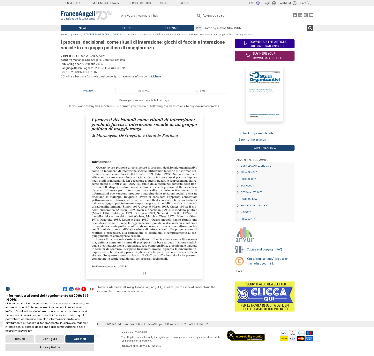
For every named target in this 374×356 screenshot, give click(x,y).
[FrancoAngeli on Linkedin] (300, 15)
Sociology (247, 185)
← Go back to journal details (254, 133)
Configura (49, 339)
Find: (198, 28)
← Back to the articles (250, 139)
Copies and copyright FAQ (264, 249)
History (246, 212)
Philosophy (248, 219)
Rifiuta (20, 339)
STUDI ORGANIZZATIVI (96, 34)
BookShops (155, 324)
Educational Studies (254, 205)
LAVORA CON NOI (134, 324)
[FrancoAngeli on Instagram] (306, 15)
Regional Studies (251, 192)
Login (267, 3)
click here (155, 76)
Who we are (128, 15)
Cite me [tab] (200, 90)
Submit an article (264, 147)
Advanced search (214, 15)
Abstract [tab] (144, 90)
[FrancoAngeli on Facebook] (295, 15)
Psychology (248, 179)
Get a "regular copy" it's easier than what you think (267, 261)
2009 (115, 34)
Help (156, 15)
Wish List (285, 3)
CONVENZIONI (112, 324)
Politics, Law (249, 199)
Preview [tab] (88, 90)
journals (75, 34)
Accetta (80, 339)
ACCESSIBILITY (198, 324)
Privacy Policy (50, 347)
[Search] (310, 28)
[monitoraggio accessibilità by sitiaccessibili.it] (246, 333)
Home (64, 34)
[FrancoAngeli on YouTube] (311, 15)
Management (249, 172)
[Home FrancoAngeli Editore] (86, 15)
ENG (251, 3)
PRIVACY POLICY (175, 324)
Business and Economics (256, 165)
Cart (303, 3)
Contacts (144, 15)
